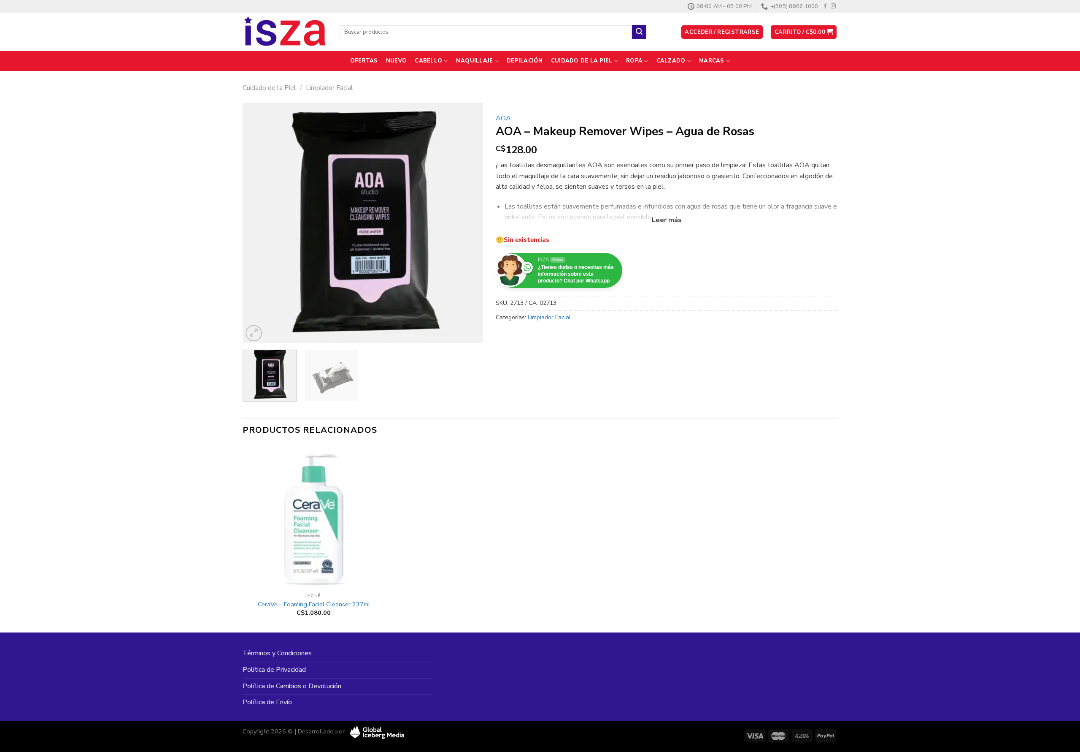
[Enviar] (639, 32)
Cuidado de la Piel (582, 61)
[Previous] (258, 223)
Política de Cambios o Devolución (292, 686)
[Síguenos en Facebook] (825, 6)
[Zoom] (254, 333)
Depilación (525, 61)
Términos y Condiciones (277, 653)
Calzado (671, 61)
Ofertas (364, 61)
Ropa (634, 61)
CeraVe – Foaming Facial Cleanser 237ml (314, 604)
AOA (503, 118)
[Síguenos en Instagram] (833, 6)
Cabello (428, 61)
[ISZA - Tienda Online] (285, 32)
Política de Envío (267, 702)
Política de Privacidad (274, 669)
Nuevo (396, 61)
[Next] (467, 223)
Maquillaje (474, 61)
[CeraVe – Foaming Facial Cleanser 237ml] (314, 517)
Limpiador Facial (329, 87)
